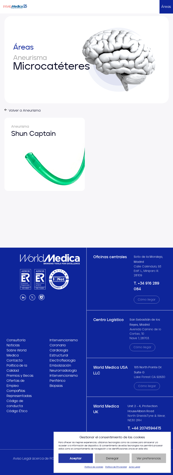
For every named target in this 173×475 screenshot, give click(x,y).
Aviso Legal (134, 467)
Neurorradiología (63, 370)
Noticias (13, 345)
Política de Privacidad (116, 467)
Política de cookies (94, 467)
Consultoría (16, 340)
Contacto (15, 360)
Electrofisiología (62, 360)
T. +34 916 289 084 (146, 286)
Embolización (60, 365)
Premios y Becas (20, 376)
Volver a (25, 110)
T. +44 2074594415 (144, 428)
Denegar (112, 458)
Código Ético (17, 411)
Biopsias (56, 386)
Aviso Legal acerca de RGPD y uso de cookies (50, 458)
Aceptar (76, 458)
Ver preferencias (149, 458)
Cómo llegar (146, 299)
